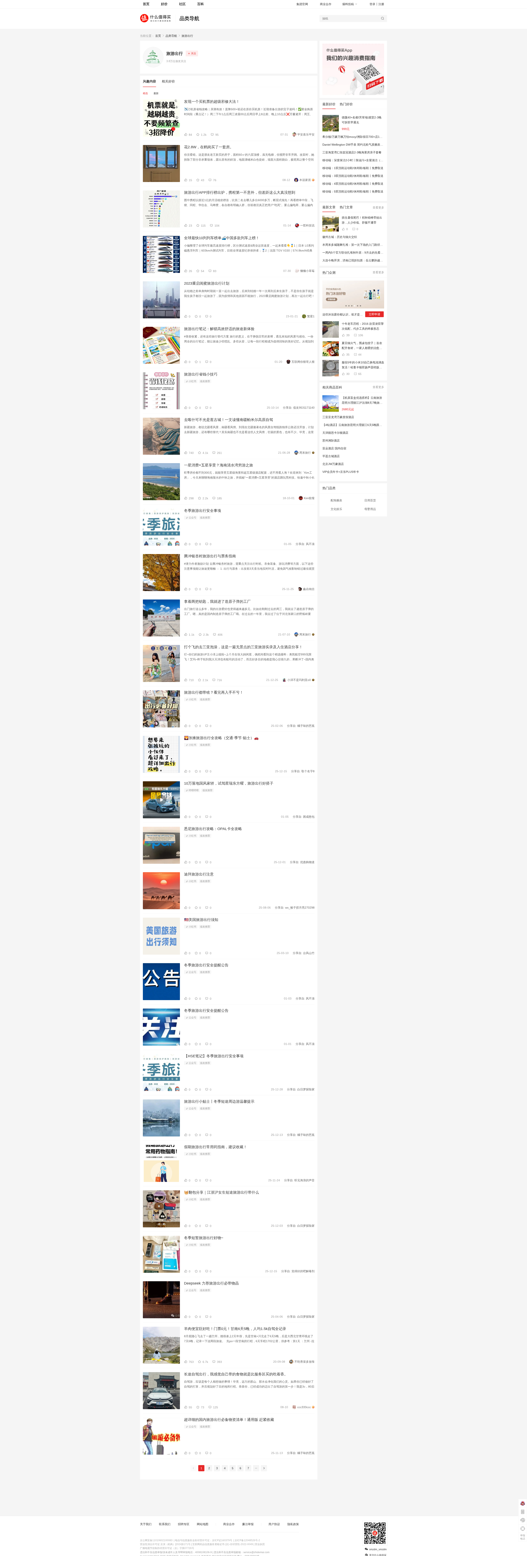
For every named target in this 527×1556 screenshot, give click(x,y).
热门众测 (329, 272)
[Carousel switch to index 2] (349, 305)
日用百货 (370, 500)
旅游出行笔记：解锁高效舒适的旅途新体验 (219, 329)
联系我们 (164, 1524)
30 (347, 374)
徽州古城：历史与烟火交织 (339, 237)
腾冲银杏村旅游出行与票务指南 (210, 556)
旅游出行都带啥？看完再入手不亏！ (213, 692)
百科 (200, 4)
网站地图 (202, 1524)
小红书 (192, 381)
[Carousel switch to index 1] (346, 305)
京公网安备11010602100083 (156, 1540)
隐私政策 (293, 1524)
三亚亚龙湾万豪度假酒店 (338, 417)
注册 (381, 4)
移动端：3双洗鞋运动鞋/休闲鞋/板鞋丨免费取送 (352, 175)
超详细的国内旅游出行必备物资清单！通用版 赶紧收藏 (229, 1420)
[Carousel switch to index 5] (357, 305)
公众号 (192, 517)
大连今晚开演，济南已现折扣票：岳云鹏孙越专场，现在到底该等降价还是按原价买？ (377, 260)
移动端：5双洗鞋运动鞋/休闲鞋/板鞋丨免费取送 (352, 191)
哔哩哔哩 (193, 790)
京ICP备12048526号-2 (247, 1540)
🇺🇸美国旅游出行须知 (201, 920)
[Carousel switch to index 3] (351, 305)
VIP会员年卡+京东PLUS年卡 (340, 471)
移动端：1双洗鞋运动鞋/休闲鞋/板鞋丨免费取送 (352, 168)
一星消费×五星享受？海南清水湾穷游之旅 (218, 465)
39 (347, 335)
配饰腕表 (336, 500)
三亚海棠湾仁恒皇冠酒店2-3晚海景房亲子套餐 (351, 152)
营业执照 (260, 1544)
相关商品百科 (332, 387)
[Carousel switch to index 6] (360, 305)
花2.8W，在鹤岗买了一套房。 (208, 147)
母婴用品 (370, 509)
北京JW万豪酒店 (333, 464)
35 (347, 354)
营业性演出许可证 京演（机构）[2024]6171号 (165, 1544)
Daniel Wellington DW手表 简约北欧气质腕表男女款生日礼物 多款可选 (367, 144)
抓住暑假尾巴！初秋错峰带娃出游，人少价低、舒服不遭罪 (362, 220)
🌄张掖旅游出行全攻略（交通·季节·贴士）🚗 (221, 738)
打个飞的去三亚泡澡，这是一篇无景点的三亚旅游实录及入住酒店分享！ (243, 647)
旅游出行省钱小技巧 (200, 374)
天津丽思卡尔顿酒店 (335, 432)
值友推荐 (205, 381)
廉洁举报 (248, 1524)
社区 (182, 4)
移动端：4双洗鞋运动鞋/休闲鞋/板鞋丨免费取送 (352, 183)
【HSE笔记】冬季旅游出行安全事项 (214, 1056)
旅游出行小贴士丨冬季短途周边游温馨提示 (219, 1101)
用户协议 (274, 1524)
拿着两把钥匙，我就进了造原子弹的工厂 (217, 601)
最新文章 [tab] (329, 207)
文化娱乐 (336, 509)
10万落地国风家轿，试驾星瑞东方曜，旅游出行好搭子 (228, 783)
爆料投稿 (348, 4)
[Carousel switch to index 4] (354, 305)
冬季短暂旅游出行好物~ (203, 1238)
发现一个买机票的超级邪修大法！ (212, 102)
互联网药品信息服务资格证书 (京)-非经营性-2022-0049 (222, 1544)
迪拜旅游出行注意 (199, 874)
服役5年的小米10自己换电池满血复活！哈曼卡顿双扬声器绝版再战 (363, 365)
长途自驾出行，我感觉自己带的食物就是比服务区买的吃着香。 (236, 1374)
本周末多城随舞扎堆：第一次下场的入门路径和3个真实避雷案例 (363, 244)
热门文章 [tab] (346, 207)
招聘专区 (183, 1524)
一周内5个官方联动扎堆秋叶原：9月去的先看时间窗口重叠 (360, 252)
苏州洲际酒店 (331, 440)
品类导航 (189, 18)
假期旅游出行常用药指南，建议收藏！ (215, 1147)
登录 (372, 4)
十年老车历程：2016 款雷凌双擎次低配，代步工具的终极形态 (363, 326)
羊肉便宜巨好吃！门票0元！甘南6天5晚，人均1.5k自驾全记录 (235, 1329)
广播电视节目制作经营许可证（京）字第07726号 (167, 1548)
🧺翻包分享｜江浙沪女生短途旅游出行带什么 (221, 1192)
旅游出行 (187, 35)
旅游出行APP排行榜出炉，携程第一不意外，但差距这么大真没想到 (239, 192)
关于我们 (146, 1524)
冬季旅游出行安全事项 (202, 511)
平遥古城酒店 (331, 456)
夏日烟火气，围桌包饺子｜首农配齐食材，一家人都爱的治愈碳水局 (362, 345)
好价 (164, 4)
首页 (158, 35)
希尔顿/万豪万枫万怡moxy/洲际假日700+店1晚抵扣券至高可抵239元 (366, 136)
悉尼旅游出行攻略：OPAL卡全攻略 (213, 829)
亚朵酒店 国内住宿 (334, 448)
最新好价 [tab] (329, 104)
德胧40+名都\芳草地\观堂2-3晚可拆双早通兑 (361, 120)
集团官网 (302, 4)
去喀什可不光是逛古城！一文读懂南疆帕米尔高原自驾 (228, 420)
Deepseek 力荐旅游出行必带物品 (211, 1283)
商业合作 (325, 4)
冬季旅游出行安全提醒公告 (206, 965)
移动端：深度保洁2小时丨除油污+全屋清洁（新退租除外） (360, 160)
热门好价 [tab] (346, 104)
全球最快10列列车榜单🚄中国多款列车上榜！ (221, 238)
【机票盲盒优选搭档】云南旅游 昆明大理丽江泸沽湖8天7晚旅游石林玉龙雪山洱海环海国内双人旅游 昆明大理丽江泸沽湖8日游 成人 (362, 400)
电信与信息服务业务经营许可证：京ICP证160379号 (203, 1540)
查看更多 (378, 207)
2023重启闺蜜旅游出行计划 (206, 283)
